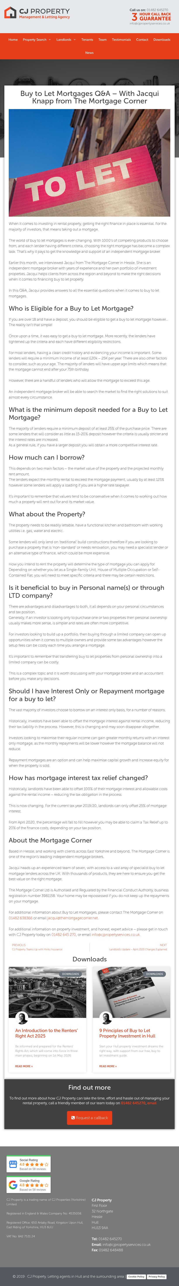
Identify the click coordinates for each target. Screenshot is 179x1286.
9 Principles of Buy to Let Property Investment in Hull (127, 1033)
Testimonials (121, 40)
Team (102, 40)
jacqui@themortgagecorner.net (72, 918)
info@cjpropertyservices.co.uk (150, 23)
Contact (142, 40)
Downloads (161, 40)
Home (13, 40)
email (152, 1103)
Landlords (64, 40)
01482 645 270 (64, 934)
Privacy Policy (157, 1276)
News (89, 53)
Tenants (87, 40)
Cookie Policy (136, 1276)
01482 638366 (21, 918)
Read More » (24, 1066)
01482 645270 (157, 10)
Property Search (34, 40)
